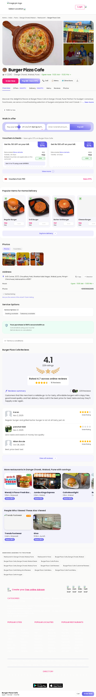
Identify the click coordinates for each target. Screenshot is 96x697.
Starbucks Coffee (68, 645)
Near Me (50, 661)
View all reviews (46, 458)
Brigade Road (53, 630)
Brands (35, 665)
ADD (42, 158)
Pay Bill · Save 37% (30, 81)
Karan (16, 412)
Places (21, 665)
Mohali (10, 642)
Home (4, 18)
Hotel (84, 598)
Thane (23, 645)
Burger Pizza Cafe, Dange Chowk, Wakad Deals (20, 561)
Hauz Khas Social (81, 651)
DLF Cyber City (40, 636)
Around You (35, 661)
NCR (22, 639)
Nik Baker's (65, 636)
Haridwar (24, 651)
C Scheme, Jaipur (54, 642)
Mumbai (24, 642)
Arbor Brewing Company (68, 633)
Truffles (64, 630)
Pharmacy (13, 601)
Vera (63, 665)
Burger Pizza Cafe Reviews (50, 566)
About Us (25, 661)
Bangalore (11, 633)
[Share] (77, 80)
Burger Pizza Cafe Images (13, 575)
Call (78, 694)
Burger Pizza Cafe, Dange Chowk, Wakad (69, 557)
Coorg (23, 648)
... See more (88, 102)
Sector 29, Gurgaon (54, 633)
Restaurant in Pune (44, 557)
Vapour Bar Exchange (68, 642)
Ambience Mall (54, 636)
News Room (16, 661)
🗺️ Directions (67, 80)
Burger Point (80, 633)
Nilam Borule (19, 441)
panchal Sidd (19, 426)
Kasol (9, 651)
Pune (16, 18)
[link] (14, 211)
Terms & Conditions (77, 661)
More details (18, 152)
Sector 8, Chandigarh (41, 639)
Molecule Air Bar (67, 639)
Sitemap (13, 665)
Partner (28, 665)
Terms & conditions (15, 341)
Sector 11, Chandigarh (41, 642)
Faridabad (25, 636)
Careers (71, 665)
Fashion (46, 598)
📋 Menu (55, 80)
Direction (89, 277)
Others (48, 678)
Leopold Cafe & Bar (81, 645)
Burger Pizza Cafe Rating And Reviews (17, 570)
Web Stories (81, 665)
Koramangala (40, 630)
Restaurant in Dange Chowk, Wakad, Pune (19, 557)
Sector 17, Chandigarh (54, 639)
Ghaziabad (11, 636)
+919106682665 (87, 289)
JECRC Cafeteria (81, 642)
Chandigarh (25, 633)
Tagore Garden (54, 651)
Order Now (10, 81)
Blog (43, 661)
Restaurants (27, 598)
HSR (36, 633)
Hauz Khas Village (41, 651)
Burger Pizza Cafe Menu (43, 570)
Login (80, 7)
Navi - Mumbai (13, 645)
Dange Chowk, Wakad (28, 18)
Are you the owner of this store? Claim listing (18, 297)
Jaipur (9, 639)
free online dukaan (35, 589)
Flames (78, 636)
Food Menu (17, 249)
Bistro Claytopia (81, 630)
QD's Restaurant (68, 651)
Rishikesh (11, 648)
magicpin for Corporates (49, 665)
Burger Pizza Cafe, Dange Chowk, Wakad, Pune (20, 566)
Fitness (64, 598)
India (10, 18)
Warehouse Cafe (81, 639)
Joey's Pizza (66, 648)
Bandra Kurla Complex (41, 645)
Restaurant (42, 18)
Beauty (38, 598)
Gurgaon (24, 630)
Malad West (39, 648)
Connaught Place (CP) (54, 648)
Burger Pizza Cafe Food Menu (65, 570)
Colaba (51, 645)
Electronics (75, 598)
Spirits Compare (61, 661)
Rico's (77, 648)
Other (22, 601)
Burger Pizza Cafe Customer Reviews (76, 566)
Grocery (55, 598)
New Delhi (11, 630)
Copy (79, 277)
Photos (6, 249)
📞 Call (45, 80)
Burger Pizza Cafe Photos (50, 561)
